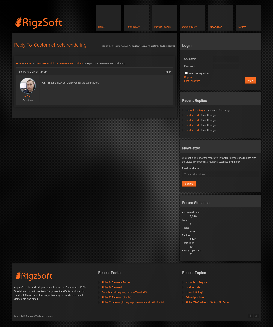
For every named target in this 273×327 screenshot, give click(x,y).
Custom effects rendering (71, 63)
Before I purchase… (196, 297)
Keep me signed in (199, 73)
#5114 (168, 71)
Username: (190, 58)
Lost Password (192, 80)
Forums (29, 63)
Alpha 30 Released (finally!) (116, 297)
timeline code (193, 115)
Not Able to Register (196, 110)
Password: (190, 66)
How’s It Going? (194, 292)
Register (188, 77)
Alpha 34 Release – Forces (116, 282)
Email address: (190, 168)
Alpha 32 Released (112, 287)
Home (117, 46)
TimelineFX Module (45, 63)
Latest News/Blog (130, 46)
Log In (250, 80)
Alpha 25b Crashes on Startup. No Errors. (208, 302)
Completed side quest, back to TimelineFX (124, 292)
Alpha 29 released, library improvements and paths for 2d (133, 302)
